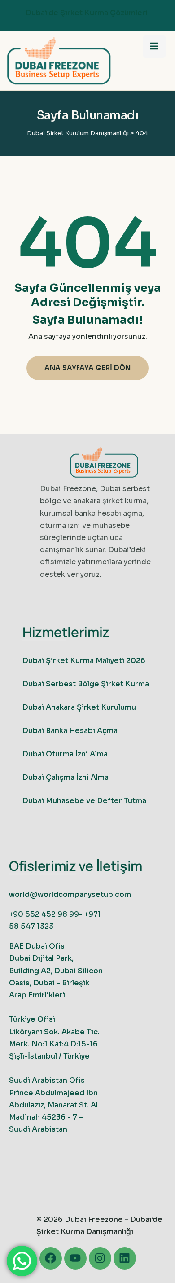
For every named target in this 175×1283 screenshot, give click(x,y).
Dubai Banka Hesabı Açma (70, 730)
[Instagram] (100, 1258)
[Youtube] (75, 1258)
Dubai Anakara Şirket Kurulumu (79, 707)
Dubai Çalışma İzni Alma (65, 777)
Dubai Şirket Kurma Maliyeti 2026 (83, 660)
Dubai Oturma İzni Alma (65, 754)
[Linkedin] (125, 1258)
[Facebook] (50, 1258)
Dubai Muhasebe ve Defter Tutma (84, 800)
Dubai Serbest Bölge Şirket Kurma (85, 684)
